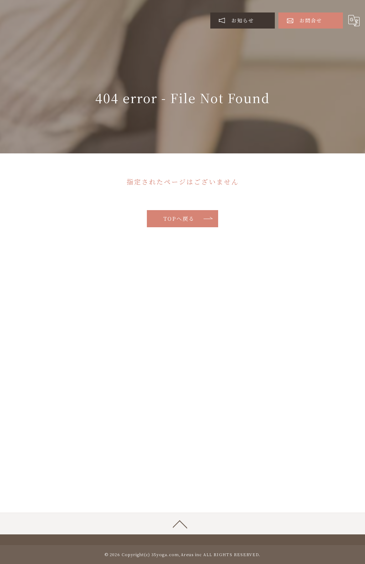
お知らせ (242, 20)
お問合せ (310, 20)
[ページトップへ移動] (180, 524)
